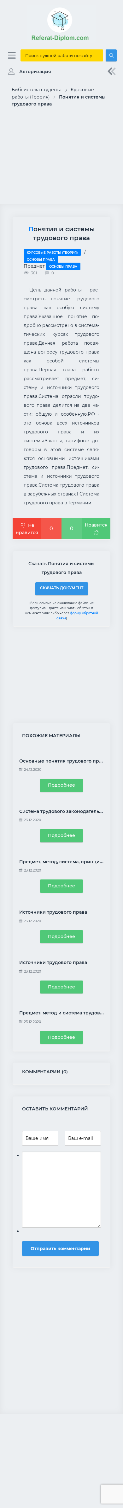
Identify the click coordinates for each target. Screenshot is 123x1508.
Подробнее (61, 785)
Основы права (41, 260)
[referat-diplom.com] (61, 41)
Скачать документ (61, 587)
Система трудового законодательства (64, 811)
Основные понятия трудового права (63, 761)
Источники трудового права (53, 912)
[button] (28, 71)
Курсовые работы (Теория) (52, 253)
